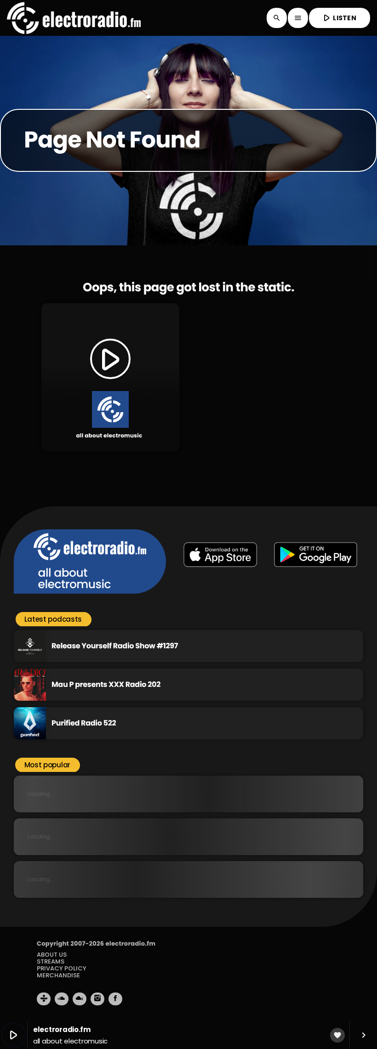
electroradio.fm (130, 943)
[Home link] (74, 18)
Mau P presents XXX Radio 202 (105, 684)
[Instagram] (97, 998)
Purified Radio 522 (83, 723)
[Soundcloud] (62, 998)
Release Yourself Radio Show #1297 (114, 646)
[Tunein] (44, 998)
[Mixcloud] (79, 998)
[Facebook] (115, 998)
